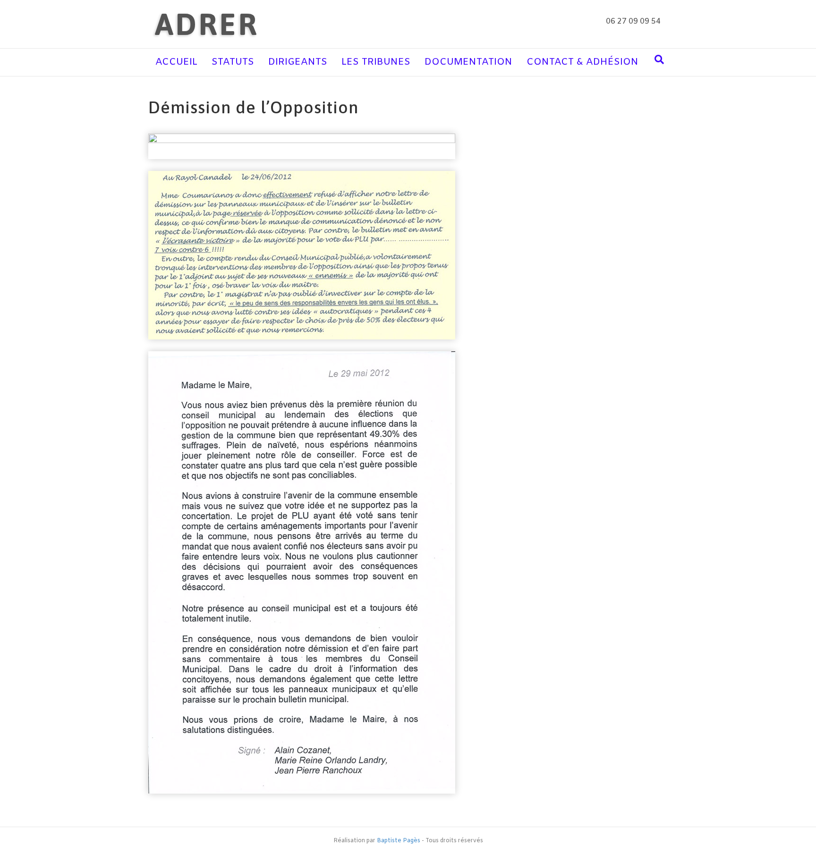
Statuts (233, 62)
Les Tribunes (375, 62)
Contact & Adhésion (582, 62)
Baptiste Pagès (398, 841)
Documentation (468, 62)
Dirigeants (297, 62)
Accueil (176, 62)
